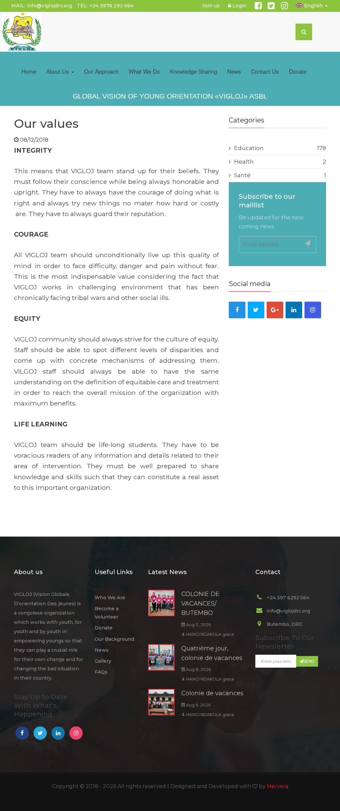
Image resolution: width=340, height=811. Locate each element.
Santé (280, 175)
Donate (297, 71)
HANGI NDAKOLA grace (209, 634)
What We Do (144, 71)
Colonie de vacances (212, 693)
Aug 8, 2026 (198, 669)
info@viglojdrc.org (49, 6)
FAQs (101, 672)
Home (29, 71)
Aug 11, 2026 (198, 624)
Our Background (114, 639)
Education (280, 148)
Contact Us (265, 71)
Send (309, 661)
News (234, 71)
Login (239, 6)
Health (280, 161)
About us (58, 71)
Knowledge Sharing (193, 71)
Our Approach (101, 71)
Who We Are (110, 598)
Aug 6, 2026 (198, 704)
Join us (211, 6)
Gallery (103, 661)
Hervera (277, 786)
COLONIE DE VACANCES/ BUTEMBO (200, 603)
